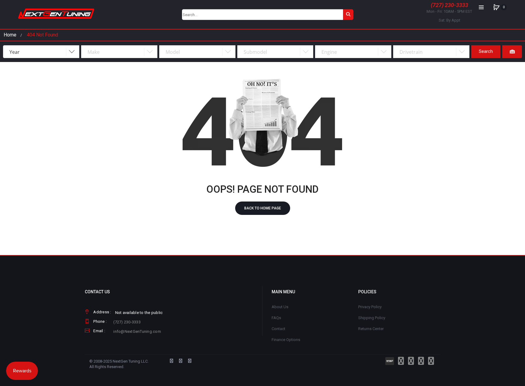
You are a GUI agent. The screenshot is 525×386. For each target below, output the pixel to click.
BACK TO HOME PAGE (262, 208)
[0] (496, 7)
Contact (278, 328)
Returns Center (371, 328)
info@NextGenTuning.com (137, 331)
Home (10, 35)
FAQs (276, 317)
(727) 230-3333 (449, 5)
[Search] (348, 14)
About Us (280, 307)
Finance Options (286, 339)
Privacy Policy (370, 307)
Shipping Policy (371, 317)
